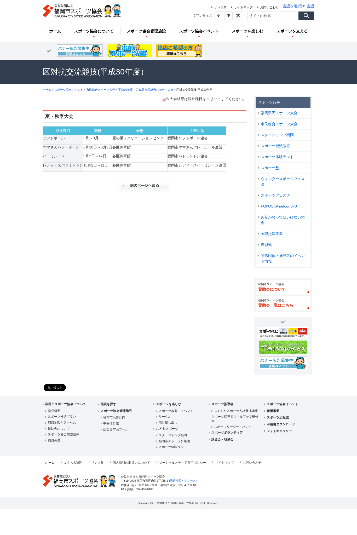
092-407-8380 (148, 485)
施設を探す (108, 404)
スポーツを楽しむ (168, 404)
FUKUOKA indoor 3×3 (279, 206)
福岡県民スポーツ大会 (279, 113)
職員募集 (54, 440)
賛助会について (59, 428)
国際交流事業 (272, 234)
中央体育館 (111, 423)
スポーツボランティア (227, 432)
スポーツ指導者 (222, 404)
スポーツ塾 (270, 168)
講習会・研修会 (222, 439)
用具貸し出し (168, 422)
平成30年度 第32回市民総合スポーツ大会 (146, 89)
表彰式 (266, 245)
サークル (165, 416)
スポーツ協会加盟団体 (63, 434)
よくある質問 (73, 462)
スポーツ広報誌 (278, 417)
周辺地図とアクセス (62, 422)
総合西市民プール (115, 429)
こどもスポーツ (167, 428)
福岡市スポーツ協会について (65, 404)
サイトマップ (243, 7)
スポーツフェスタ (275, 195)
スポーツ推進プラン (62, 416)
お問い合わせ (269, 7)
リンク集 (220, 7)
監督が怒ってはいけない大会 (283, 220)
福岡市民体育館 (114, 417)
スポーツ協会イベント (68, 89)
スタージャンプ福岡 (277, 135)
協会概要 (54, 411)
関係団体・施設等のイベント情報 (283, 258)
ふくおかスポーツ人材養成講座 (236, 411)
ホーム (47, 89)
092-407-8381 (187, 485)
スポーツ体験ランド (277, 157)
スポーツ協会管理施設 (116, 411)
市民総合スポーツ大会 (100, 89)
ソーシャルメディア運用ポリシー (182, 462)
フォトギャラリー (279, 431)
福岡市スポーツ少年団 (174, 441)
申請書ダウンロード (281, 424)
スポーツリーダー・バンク (233, 427)
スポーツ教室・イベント (176, 411)
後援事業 (273, 411)
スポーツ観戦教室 (275, 146)
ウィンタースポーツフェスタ (283, 181)
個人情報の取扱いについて (131, 462)
